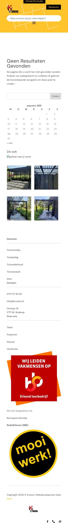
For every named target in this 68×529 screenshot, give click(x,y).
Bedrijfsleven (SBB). (18, 425)
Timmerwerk (13, 271)
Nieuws (11, 341)
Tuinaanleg (12, 257)
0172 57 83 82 (14, 293)
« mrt (10, 143)
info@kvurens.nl (15, 301)
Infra (9, 278)
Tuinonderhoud (15, 264)
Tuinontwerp (13, 249)
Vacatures (53, 7)
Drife (9, 498)
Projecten (12, 334)
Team (10, 327)
